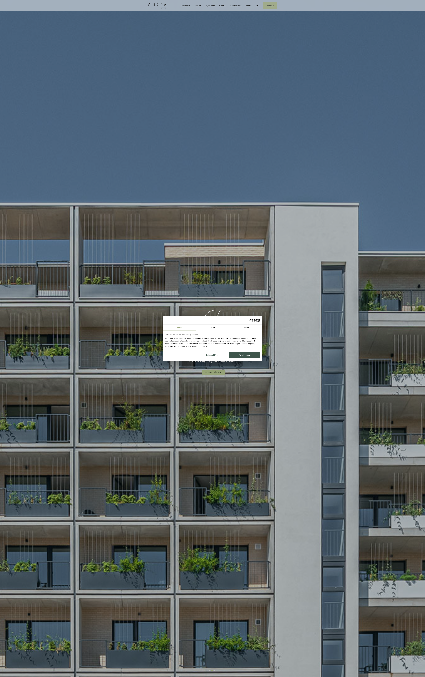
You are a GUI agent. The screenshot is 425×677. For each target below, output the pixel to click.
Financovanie (235, 5)
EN (257, 5)
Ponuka (198, 5)
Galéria (222, 5)
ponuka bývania (213, 372)
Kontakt (270, 5)
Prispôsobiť (210, 355)
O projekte (185, 5)
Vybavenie (210, 5)
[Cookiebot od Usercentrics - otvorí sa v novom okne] (250, 320)
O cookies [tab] (246, 327)
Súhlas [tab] (179, 327)
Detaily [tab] (212, 327)
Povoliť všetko (244, 355)
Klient (248, 5)
